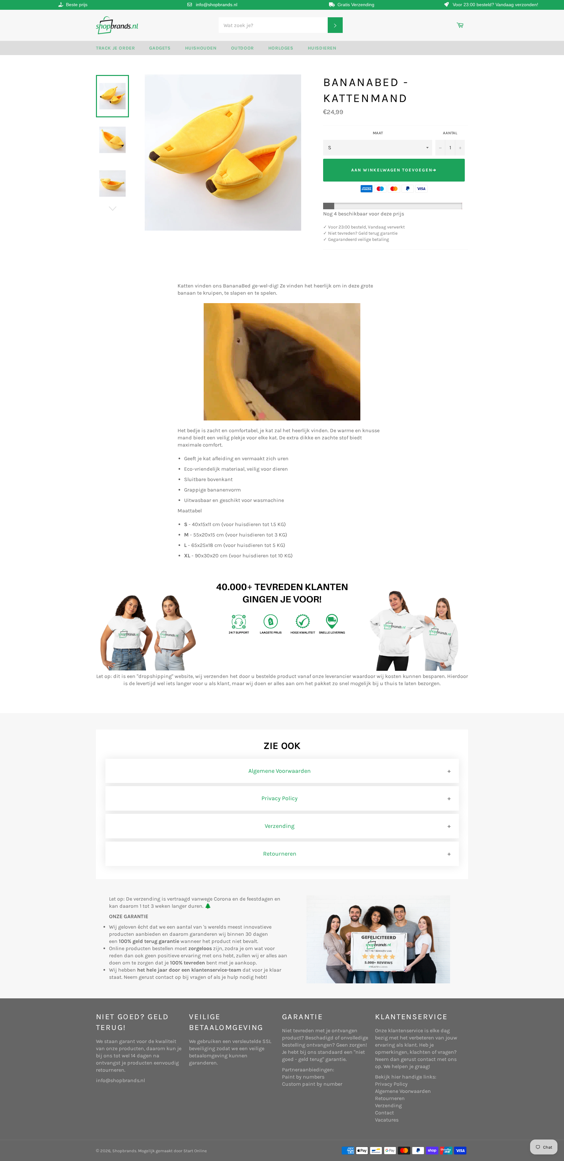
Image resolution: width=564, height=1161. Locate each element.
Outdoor (242, 48)
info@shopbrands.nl (216, 4)
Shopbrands (124, 1150)
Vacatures (387, 1120)
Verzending (279, 826)
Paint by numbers (303, 1077)
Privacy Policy (279, 798)
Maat (378, 133)
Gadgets (159, 48)
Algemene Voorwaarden (279, 770)
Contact (384, 1113)
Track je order (115, 48)
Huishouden (201, 48)
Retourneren (279, 853)
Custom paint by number (312, 1084)
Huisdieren (322, 48)
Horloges (280, 48)
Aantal (450, 133)
